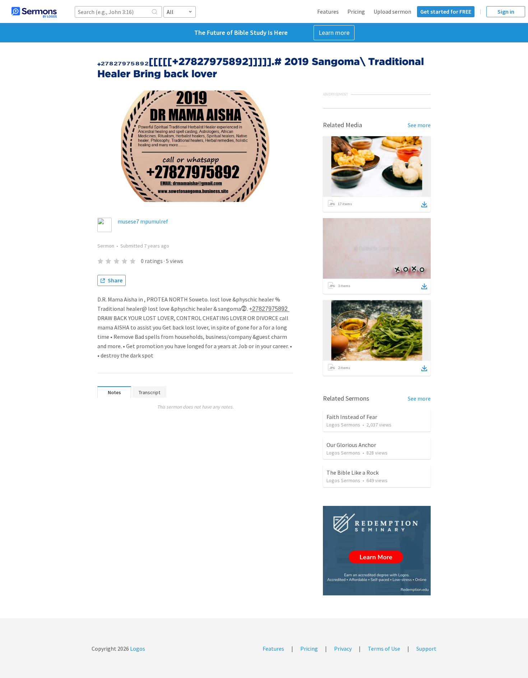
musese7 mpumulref (142, 221)
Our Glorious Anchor (351, 444)
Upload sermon (392, 11)
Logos (137, 648)
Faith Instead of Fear (351, 416)
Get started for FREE (445, 11)
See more (419, 125)
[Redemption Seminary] (377, 550)
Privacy (343, 648)
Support (426, 648)
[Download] (424, 204)
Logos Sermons (343, 424)
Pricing (356, 11)
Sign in (505, 11)
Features (328, 11)
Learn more (334, 32)
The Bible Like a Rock (352, 472)
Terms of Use (384, 648)
